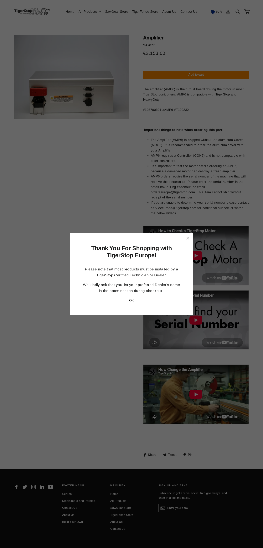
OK (131, 300)
